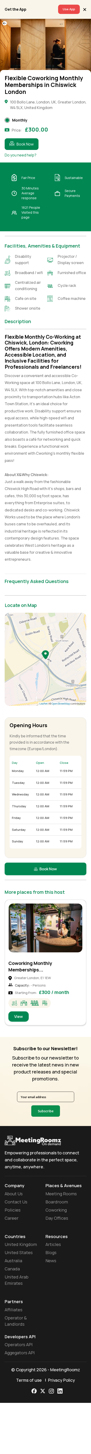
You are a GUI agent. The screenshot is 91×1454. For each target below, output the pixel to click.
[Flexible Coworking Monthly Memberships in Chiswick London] (45, 654)
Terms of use (29, 1380)
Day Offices (57, 1218)
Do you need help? (20, 155)
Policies (13, 1210)
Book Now (25, 144)
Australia (13, 1260)
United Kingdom (21, 1244)
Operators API (19, 1344)
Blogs (51, 1252)
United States (19, 1252)
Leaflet (43, 703)
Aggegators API (20, 1352)
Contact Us (16, 1202)
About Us (14, 1193)
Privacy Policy (61, 1380)
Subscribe (45, 1111)
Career (11, 1218)
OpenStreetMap (61, 703)
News (51, 1260)
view (18, 1016)
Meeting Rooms (61, 1193)
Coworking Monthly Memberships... (30, 966)
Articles (53, 1244)
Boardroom (57, 1202)
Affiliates (13, 1309)
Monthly (19, 120)
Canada (12, 1269)
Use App (69, 9)
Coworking (56, 1210)
